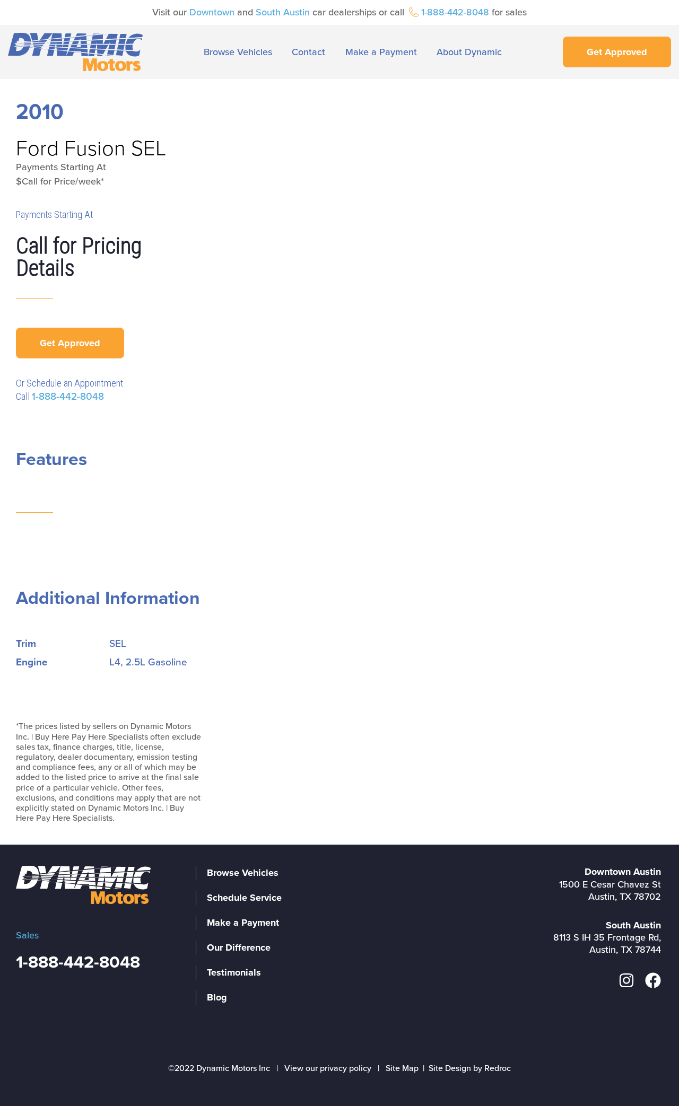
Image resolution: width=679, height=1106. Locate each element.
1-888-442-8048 (455, 12)
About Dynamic (469, 52)
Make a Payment (381, 52)
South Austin (283, 12)
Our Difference (239, 947)
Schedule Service (244, 897)
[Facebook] (653, 980)
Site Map (402, 1068)
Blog (217, 997)
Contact (308, 52)
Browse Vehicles (238, 52)
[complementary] (647, 1074)
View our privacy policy (327, 1068)
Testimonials (234, 972)
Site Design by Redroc (470, 1068)
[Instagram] (626, 980)
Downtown (211, 12)
